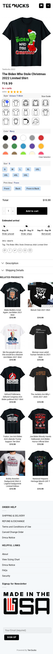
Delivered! (46, 233)
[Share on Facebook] (9, 250)
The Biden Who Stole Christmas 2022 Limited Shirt (27, 244)
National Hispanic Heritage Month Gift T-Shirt (40, 481)
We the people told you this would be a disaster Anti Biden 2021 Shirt (12, 354)
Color (9, 131)
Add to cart (32, 211)
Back (18, 188)
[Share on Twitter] (15, 250)
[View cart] (41, 5)
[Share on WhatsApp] (4, 250)
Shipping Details (15, 270)
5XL (26, 175)
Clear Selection (45, 157)
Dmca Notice (8, 537)
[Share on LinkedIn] (30, 250)
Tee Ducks (32, 650)
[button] (48, 5)
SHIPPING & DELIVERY (13, 515)
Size (7, 163)
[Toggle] (3, 263)
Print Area (11, 182)
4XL (16, 175)
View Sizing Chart (11, 559)
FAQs (4, 570)
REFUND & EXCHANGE (13, 521)
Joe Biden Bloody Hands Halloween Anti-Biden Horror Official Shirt (40, 439)
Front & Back (33, 188)
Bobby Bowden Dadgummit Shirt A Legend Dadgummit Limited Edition (12, 482)
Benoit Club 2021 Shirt (40, 310)
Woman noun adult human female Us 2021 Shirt (40, 354)
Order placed (8, 233)
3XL (6, 175)
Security (6, 576)
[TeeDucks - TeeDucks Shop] (16, 5)
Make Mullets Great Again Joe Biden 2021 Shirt (12, 312)
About (5, 554)
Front (6, 188)
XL (28, 169)
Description (12, 263)
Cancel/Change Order (12, 532)
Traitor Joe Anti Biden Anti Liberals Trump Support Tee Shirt (12, 439)
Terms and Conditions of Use (16, 526)
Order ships (26, 233)
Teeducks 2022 (8, 69)
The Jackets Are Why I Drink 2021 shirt (40, 395)
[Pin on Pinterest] (25, 250)
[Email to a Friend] (20, 250)
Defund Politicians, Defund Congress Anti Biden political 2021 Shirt (12, 396)
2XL (37, 169)
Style (13, 95)
